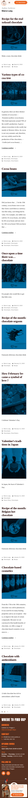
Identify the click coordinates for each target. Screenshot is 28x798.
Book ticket (18, 794)
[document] (14, 399)
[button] (25, 779)
